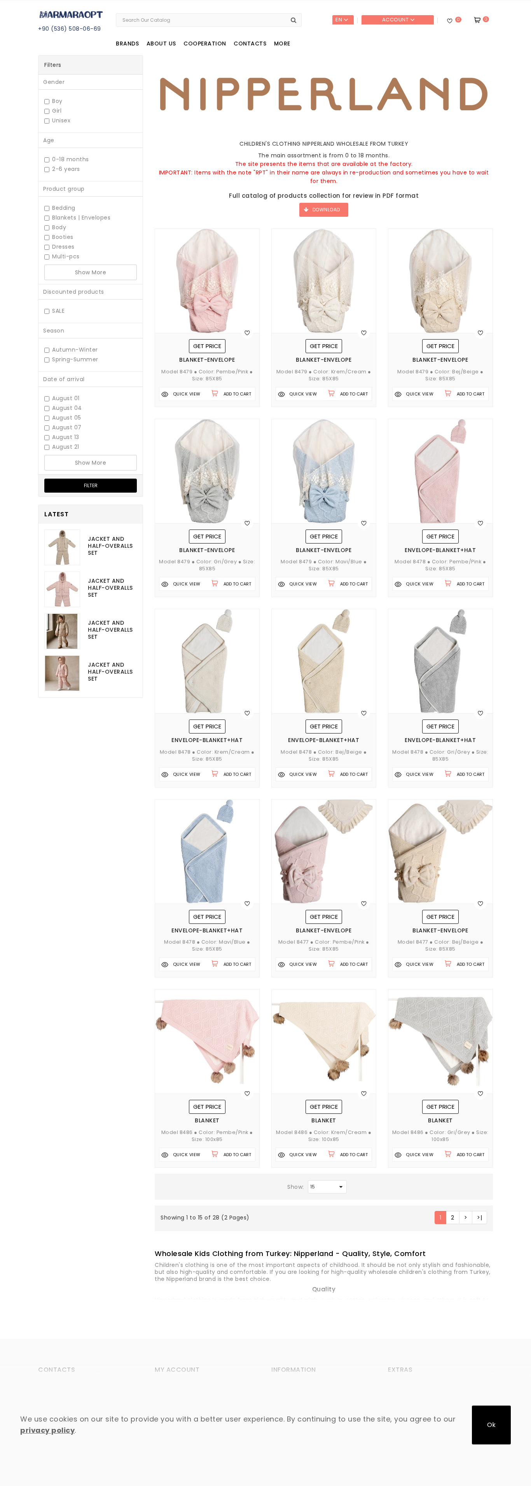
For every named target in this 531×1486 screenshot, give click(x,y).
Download (326, 209)
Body (59, 227)
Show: (295, 1187)
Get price (207, 346)
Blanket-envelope (207, 360)
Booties (62, 237)
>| (479, 1217)
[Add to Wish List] (247, 332)
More (282, 43)
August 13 (65, 437)
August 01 (66, 398)
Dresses (63, 247)
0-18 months (70, 159)
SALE (58, 311)
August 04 (67, 408)
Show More (91, 272)
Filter (91, 485)
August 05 (66, 418)
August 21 (65, 447)
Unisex (61, 120)
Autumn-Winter (75, 350)
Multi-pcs (66, 256)
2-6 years (66, 169)
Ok (491, 1424)
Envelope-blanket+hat (440, 550)
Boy (57, 101)
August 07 (67, 427)
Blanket (207, 1121)
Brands (127, 43)
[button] (290, 1253)
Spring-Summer (75, 359)
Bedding (63, 208)
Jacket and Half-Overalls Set (110, 545)
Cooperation (204, 43)
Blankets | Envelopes (81, 217)
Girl (56, 111)
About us (161, 43)
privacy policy (47, 1430)
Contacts (250, 43)
